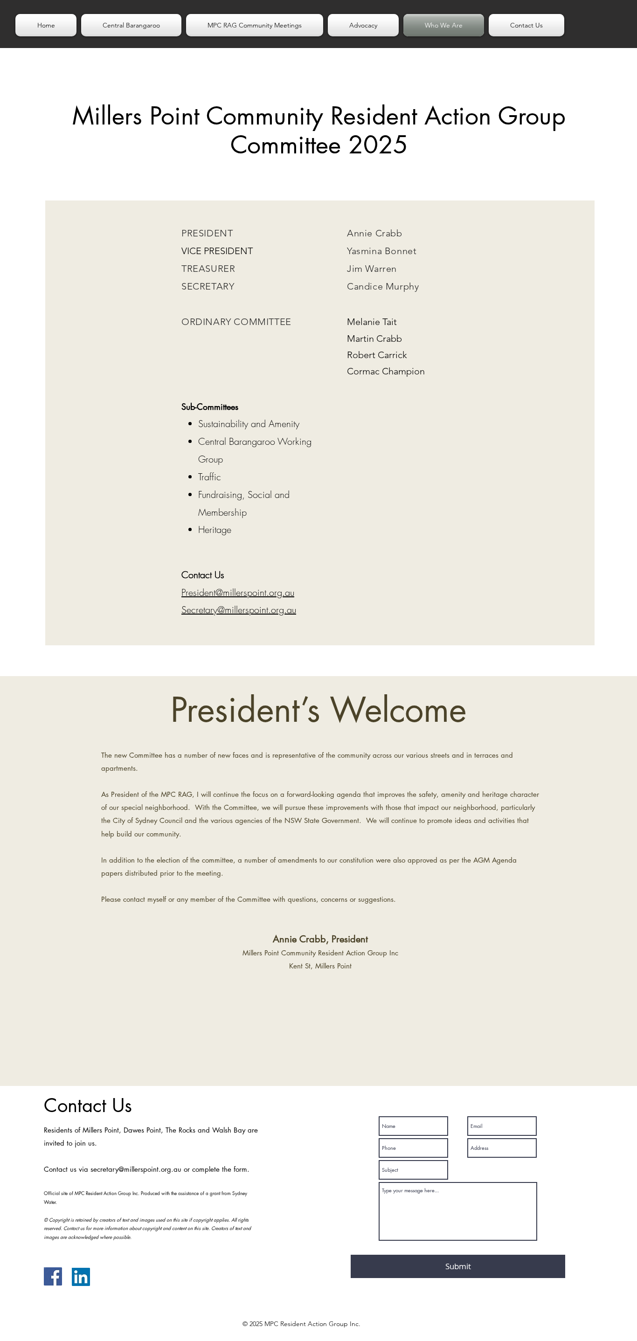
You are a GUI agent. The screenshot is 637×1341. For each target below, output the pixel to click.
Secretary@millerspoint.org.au (238, 609)
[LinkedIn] (81, 1277)
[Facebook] (53, 1276)
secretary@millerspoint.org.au (135, 1169)
